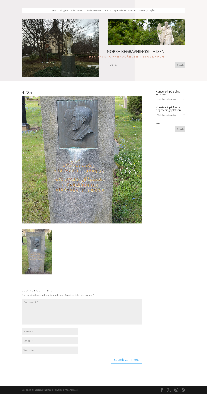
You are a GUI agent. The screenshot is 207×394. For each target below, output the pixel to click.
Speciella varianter (123, 10)
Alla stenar (76, 10)
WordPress (72, 389)
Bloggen (64, 10)
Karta (108, 10)
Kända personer (93, 10)
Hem (54, 10)
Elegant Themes (43, 389)
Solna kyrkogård (147, 10)
